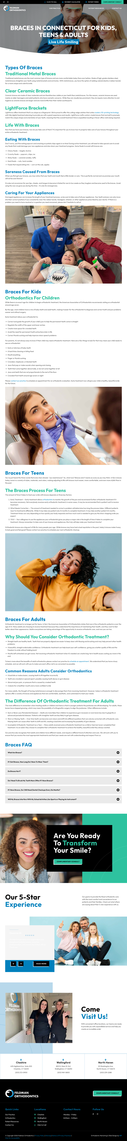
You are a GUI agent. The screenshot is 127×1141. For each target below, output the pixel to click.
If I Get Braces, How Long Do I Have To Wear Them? (28, 762)
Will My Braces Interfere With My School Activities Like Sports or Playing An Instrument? (42, 799)
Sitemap (48, 1136)
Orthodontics (74, 8)
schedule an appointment (79, 661)
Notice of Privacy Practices (61, 1136)
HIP (120, 1136)
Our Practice (54, 8)
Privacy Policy (39, 1136)
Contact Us (117, 8)
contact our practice (18, 381)
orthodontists (48, 499)
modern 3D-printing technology (107, 112)
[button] (63, 753)
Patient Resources (96, 8)
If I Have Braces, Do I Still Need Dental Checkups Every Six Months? (34, 790)
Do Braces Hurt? (14, 771)
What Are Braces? (15, 752)
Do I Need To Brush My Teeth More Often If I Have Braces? (30, 780)
